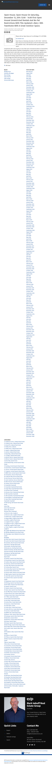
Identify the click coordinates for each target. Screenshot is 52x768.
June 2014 (28, 319)
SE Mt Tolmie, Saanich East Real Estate (13, 584)
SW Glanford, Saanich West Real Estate (13, 619)
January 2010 (29, 411)
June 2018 (28, 235)
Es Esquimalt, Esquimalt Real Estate (13, 487)
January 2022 (29, 160)
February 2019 (29, 221)
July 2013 (28, 338)
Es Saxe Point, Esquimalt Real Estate (13, 499)
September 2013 (30, 335)
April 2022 (28, 155)
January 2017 (29, 265)
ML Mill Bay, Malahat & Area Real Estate (14, 532)
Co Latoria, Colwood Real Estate (12, 452)
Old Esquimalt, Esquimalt (10, 555)
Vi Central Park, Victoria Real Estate (13, 645)
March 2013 (29, 345)
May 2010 (28, 405)
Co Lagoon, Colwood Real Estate (12, 450)
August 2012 (29, 357)
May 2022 (28, 153)
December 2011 (30, 371)
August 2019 (29, 211)
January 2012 (29, 370)
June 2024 (28, 111)
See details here (20, 38)
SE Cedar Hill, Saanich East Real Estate (13, 565)
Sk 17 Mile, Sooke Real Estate (11, 597)
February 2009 (29, 431)
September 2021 (30, 167)
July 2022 (28, 150)
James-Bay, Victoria (9, 509)
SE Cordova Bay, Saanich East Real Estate (14, 569)
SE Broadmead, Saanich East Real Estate (14, 560)
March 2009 (29, 429)
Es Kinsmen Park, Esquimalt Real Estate (14, 492)
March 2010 (29, 408)
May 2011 (28, 384)
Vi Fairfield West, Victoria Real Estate (13, 651)
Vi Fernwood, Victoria (9, 654)
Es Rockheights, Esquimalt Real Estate (13, 497)
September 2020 (30, 188)
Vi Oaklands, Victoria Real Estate (12, 666)
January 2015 (29, 307)
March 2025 (29, 103)
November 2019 (30, 206)
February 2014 (29, 326)
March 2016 (29, 282)
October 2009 (29, 417)
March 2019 (29, 220)
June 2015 (28, 298)
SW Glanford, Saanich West (11, 618)
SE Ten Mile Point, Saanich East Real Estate (15, 591)
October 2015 (29, 291)
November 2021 (30, 164)
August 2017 (29, 253)
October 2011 (29, 375)
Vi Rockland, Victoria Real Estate (12, 670)
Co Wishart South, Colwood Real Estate (13, 459)
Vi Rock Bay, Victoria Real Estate (12, 668)
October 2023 (29, 124)
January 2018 (29, 244)
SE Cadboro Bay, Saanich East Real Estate (14, 562)
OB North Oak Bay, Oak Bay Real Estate (14, 549)
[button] (42, 4)
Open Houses (7, 76)
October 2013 (29, 333)
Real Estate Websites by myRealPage (40, 750)
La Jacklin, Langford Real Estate (12, 520)
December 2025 (30, 87)
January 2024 (29, 118)
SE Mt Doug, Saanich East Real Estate (13, 583)
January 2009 (29, 432)
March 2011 (29, 387)
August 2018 (29, 232)
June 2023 (28, 131)
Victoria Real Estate (9, 80)
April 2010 (28, 406)
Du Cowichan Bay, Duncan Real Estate (13, 476)
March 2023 (29, 136)
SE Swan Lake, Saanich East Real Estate (14, 590)
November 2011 (30, 373)
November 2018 (30, 226)
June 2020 (28, 193)
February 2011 (29, 389)
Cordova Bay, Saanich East (10, 460)
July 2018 (28, 233)
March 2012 (29, 366)
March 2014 (29, 324)
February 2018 (29, 242)
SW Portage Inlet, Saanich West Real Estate (15, 626)
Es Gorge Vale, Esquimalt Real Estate (13, 488)
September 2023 (30, 125)
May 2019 (28, 216)
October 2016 (29, 270)
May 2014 (28, 321)
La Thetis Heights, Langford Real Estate (14, 527)
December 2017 (30, 246)
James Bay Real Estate (9, 508)
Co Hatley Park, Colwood (10, 446)
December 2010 (30, 392)
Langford (6, 528)
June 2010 (28, 403)
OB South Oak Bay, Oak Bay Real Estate (13, 551)
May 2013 (28, 342)
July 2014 (28, 317)
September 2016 (30, 272)
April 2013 (28, 343)
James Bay (6, 506)
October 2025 (29, 90)
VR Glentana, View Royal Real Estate (13, 675)
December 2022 (30, 141)
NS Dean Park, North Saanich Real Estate (14, 539)
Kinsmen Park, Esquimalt (10, 511)
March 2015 (29, 303)
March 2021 (29, 178)
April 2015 (28, 302)
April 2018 (28, 239)
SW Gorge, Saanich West (10, 621)
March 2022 (29, 157)
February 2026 (29, 83)
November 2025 (30, 89)
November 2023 (30, 122)
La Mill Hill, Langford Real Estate (12, 525)
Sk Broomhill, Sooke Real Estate (12, 598)
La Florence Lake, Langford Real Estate (14, 515)
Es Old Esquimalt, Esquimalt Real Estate (14, 495)
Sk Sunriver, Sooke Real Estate (11, 611)
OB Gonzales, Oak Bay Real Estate (12, 546)
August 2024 (29, 108)
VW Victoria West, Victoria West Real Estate (14, 684)
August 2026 (29, 73)
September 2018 (30, 230)
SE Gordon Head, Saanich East (11, 570)
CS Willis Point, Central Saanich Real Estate (14, 473)
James (5, 504)
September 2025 (30, 92)
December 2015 (30, 288)
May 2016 (28, 279)
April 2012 (28, 364)
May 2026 (28, 78)
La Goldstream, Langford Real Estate (13, 516)
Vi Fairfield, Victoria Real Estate (12, 652)
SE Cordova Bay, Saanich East (11, 567)
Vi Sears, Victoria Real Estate (11, 672)
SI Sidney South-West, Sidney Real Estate (14, 595)
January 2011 (29, 391)
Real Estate (7, 556)
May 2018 (28, 237)
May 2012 (28, 363)
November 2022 (30, 143)
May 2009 (28, 425)
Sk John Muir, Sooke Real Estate (12, 600)
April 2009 (28, 427)
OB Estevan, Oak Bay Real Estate (12, 544)
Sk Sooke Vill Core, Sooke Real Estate (13, 609)
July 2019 (28, 213)
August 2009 (29, 420)
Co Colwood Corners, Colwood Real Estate (14, 441)
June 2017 (28, 256)
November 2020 (30, 185)
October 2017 (29, 249)
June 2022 (28, 151)
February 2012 (29, 368)
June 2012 (28, 361)
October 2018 (29, 228)
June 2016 (28, 277)
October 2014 (29, 312)
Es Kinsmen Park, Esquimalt (11, 490)
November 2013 (30, 331)
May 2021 (28, 174)
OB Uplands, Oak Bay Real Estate (12, 553)
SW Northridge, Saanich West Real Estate (14, 624)
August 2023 (29, 127)
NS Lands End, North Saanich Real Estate (14, 541)
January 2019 (29, 223)
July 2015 (28, 296)
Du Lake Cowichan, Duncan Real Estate (13, 480)
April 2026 (28, 80)
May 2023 (28, 132)
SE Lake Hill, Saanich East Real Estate (13, 576)
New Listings (7, 75)
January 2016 (29, 286)
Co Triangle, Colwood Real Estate (12, 455)
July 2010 (28, 401)
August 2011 (29, 378)
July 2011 (28, 380)
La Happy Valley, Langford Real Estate (13, 518)
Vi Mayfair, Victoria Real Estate (11, 665)
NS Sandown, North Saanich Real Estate (14, 542)
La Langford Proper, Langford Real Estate (14, 523)
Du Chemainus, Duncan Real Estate (13, 474)
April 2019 (28, 218)
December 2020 (30, 183)
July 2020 (28, 192)
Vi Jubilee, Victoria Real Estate (11, 663)
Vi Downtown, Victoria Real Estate (12, 647)
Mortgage (6, 537)
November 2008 (30, 436)
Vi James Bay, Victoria (9, 659)
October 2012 (29, 354)
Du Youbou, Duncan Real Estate (12, 483)
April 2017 (28, 260)
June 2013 (28, 340)
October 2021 (29, 165)
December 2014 (30, 309)
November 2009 (30, 415)
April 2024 (28, 115)
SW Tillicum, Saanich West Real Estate (13, 637)
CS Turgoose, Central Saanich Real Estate (14, 471)
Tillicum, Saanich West (9, 642)
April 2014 (28, 322)
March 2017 (29, 261)
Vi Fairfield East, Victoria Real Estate (13, 649)
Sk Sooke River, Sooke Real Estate (12, 607)
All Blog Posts (7, 71)
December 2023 (30, 120)
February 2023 (29, 137)
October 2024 (29, 104)
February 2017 (29, 263)
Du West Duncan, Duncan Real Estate (13, 481)
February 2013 (29, 347)
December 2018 (30, 225)
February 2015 (29, 305)
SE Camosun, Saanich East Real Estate (13, 563)
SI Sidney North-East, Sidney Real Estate (14, 593)
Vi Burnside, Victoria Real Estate (12, 644)
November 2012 (30, 352)
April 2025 (28, 101)
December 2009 (30, 413)
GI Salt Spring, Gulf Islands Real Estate (13, 502)
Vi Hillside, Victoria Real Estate (11, 658)
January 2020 (29, 202)
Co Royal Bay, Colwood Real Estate (12, 453)
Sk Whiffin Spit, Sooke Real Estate (12, 612)
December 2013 (30, 329)
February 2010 (29, 410)
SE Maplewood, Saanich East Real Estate (14, 581)
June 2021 (28, 172)
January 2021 (29, 181)
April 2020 (28, 197)
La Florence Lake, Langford (11, 513)
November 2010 (30, 394)
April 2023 (28, 134)
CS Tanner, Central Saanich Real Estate (13, 469)
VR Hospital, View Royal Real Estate (12, 677)
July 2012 (28, 359)
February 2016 (29, 284)
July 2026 (28, 75)
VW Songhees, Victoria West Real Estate (14, 682)
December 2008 (30, 434)
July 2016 (28, 275)
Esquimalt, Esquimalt (9, 501)
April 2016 (28, 281)
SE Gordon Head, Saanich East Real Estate (14, 572)
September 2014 (30, 314)
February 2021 (29, 179)
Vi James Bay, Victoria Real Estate (15, 30)
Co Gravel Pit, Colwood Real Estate (12, 445)
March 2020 (29, 199)
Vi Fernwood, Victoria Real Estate (12, 656)
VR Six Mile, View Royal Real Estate (12, 679)
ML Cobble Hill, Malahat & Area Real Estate (14, 530)
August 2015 (29, 295)
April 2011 (28, 385)
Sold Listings (7, 78)
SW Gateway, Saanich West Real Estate (13, 616)
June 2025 (28, 97)
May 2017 (28, 258)
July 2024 (28, 110)
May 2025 (28, 99)
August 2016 (29, 274)
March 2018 (29, 240)
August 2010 (29, 399)
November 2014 (30, 310)
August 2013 (29, 336)
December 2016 (30, 267)
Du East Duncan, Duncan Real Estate (13, 478)
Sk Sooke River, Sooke (9, 605)
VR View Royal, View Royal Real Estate (13, 680)
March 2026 (29, 82)
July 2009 (28, 422)
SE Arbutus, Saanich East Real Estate (13, 558)
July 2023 (28, 129)
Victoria (6, 673)
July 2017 (28, 254)
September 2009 (30, 418)
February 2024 (29, 117)
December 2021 (30, 162)
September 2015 (30, 293)
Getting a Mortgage (9, 73)
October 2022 (29, 144)
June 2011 (28, 382)
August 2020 (29, 190)
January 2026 (29, 85)
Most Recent (29, 71)
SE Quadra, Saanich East (10, 586)
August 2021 (29, 169)
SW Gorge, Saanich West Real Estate (13, 623)
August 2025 (29, 94)
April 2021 (28, 176)
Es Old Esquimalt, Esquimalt (11, 494)
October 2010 (29, 396)
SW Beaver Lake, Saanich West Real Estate (14, 614)
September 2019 (30, 209)
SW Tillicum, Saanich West (10, 635)
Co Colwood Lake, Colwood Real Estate (13, 443)
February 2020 (29, 200)
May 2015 (28, 300)
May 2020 (28, 195)
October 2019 (29, 207)
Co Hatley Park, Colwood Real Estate (13, 448)
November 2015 (30, 289)
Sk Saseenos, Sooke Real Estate (12, 604)
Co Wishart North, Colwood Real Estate (13, 457)
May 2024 (28, 113)
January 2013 (29, 349)
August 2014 (29, 316)
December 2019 (30, 204)
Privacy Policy (30, 750)
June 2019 (28, 214)
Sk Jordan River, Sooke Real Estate (12, 602)
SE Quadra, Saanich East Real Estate (13, 588)
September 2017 (30, 251)
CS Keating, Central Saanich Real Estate (14, 466)
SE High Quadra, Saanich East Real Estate (14, 574)
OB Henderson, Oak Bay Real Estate (13, 548)
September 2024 (30, 106)
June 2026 (28, 76)
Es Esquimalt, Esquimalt (10, 485)
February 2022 (29, 158)
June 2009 (28, 424)
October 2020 (29, 186)
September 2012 (30, 356)
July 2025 (28, 96)
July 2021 (28, 171)
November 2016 (30, 268)
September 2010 (30, 398)
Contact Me (42, 5)
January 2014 (29, 328)
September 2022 (30, 146)
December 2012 (30, 350)
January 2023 (29, 139)
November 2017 (30, 247)
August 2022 (29, 148)
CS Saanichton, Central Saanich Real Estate (15, 467)
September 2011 (30, 377)
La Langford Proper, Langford (11, 522)
